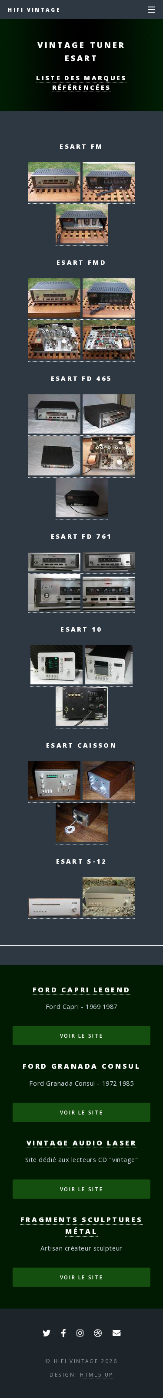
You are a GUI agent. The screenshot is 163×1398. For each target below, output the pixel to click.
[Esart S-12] (55, 914)
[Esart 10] (57, 682)
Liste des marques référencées (81, 82)
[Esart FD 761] (55, 569)
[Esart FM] (55, 199)
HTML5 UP (96, 1374)
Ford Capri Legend (82, 990)
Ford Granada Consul (82, 1066)
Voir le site (81, 1035)
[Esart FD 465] (55, 431)
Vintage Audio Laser (82, 1143)
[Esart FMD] (55, 315)
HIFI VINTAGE (34, 9)
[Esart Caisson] (55, 798)
